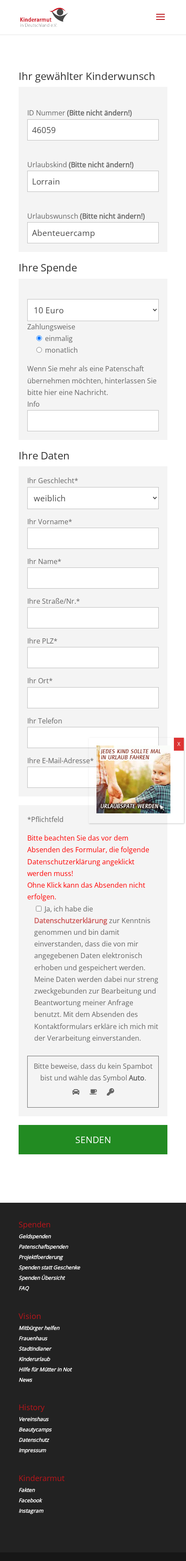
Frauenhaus (33, 1338)
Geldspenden (35, 1236)
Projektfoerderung (41, 1257)
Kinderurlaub (34, 1359)
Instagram (31, 1510)
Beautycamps (35, 1429)
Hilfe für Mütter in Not (45, 1369)
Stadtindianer (35, 1348)
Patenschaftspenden (43, 1246)
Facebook (30, 1500)
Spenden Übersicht (41, 1277)
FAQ (24, 1288)
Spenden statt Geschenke (49, 1267)
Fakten (27, 1490)
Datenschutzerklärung (70, 920)
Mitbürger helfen (39, 1328)
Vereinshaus (33, 1419)
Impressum (32, 1450)
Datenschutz (34, 1439)
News (25, 1379)
